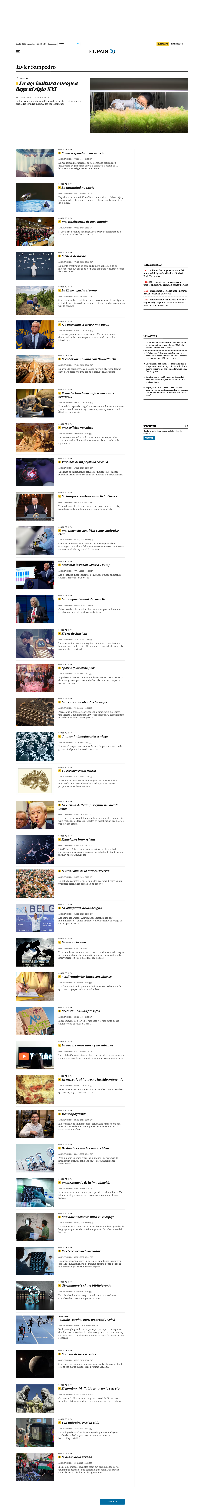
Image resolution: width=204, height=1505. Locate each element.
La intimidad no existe (78, 187)
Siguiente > (112, 1502)
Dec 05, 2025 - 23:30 (83, 1051)
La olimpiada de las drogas (82, 908)
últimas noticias (153, 265)
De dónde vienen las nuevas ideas (86, 1148)
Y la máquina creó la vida (80, 1423)
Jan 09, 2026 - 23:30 (83, 877)
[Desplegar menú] (18, 51)
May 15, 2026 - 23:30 (83, 296)
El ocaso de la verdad (77, 1457)
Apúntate (149, 438)
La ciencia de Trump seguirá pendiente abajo (88, 807)
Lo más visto (150, 336)
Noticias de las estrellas (79, 1354)
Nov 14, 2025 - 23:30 (83, 1154)
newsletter (150, 426)
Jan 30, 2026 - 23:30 (83, 777)
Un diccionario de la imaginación (86, 1182)
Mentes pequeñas (74, 1114)
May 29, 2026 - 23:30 (83, 228)
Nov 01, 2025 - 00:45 (83, 1223)
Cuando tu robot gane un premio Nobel (86, 1319)
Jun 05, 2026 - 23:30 (83, 193)
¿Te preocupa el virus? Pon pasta (85, 325)
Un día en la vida (74, 942)
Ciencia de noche (74, 256)
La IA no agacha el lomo (79, 290)
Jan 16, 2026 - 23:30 (83, 845)
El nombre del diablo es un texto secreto (90, 1388)
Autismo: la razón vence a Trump (86, 565)
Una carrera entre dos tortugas (84, 702)
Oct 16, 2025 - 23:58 (89, 1326)
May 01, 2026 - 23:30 (83, 365)
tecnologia (63, 1316)
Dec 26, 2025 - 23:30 (83, 948)
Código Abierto (22, 78)
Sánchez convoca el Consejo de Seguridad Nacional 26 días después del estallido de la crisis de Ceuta (165, 379)
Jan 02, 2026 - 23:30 (83, 914)
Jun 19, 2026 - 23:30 (40, 97)
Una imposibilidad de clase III (83, 599)
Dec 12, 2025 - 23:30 (83, 1017)
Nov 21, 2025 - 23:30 (83, 1120)
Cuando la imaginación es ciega (85, 736)
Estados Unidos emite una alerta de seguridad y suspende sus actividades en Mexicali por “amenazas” (165, 302)
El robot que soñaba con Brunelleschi (89, 359)
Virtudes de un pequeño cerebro (85, 462)
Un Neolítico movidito (77, 427)
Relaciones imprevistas (79, 839)
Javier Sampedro (36, 67)
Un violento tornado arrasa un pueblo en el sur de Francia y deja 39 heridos (166, 283)
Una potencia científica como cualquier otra (88, 532)
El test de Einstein (74, 633)
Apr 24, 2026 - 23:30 (83, 403)
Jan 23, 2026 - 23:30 (83, 814)
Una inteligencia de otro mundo (85, 222)
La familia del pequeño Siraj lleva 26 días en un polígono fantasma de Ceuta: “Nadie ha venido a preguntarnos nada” (166, 345)
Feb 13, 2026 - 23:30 (83, 708)
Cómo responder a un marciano (85, 153)
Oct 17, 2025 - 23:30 (83, 1292)
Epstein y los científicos (78, 668)
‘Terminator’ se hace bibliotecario (86, 1285)
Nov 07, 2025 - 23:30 (83, 1188)
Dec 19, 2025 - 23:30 (83, 983)
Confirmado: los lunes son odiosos (87, 977)
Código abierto (65, 973)
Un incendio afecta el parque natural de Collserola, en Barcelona (165, 292)
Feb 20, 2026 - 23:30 (83, 674)
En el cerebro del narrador (81, 1251)
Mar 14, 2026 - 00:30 (83, 571)
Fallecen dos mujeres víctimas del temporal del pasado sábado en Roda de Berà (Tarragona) (164, 273)
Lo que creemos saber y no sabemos (87, 1045)
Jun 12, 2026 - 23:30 (83, 159)
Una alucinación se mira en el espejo (88, 1217)
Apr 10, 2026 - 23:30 (83, 468)
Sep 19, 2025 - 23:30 (83, 1463)
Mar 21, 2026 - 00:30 (83, 540)
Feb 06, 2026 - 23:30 (83, 743)
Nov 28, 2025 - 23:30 (83, 1086)
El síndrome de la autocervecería (86, 871)
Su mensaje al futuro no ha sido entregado (92, 1079)
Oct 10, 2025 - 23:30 (83, 1360)
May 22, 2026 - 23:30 (83, 262)
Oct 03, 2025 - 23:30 (83, 1395)
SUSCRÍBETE (163, 44)
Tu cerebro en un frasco (79, 771)
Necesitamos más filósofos (81, 1011)
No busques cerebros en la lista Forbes (89, 496)
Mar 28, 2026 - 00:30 (83, 502)
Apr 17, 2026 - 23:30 (83, 434)
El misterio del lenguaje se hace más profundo (86, 395)
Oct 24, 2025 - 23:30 (83, 1257)
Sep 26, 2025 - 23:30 (83, 1429)
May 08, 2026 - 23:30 (83, 331)
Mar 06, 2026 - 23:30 (83, 605)
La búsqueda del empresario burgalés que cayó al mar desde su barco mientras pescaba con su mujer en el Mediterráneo (166, 355)
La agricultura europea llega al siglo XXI (47, 86)
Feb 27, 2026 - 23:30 (83, 639)
